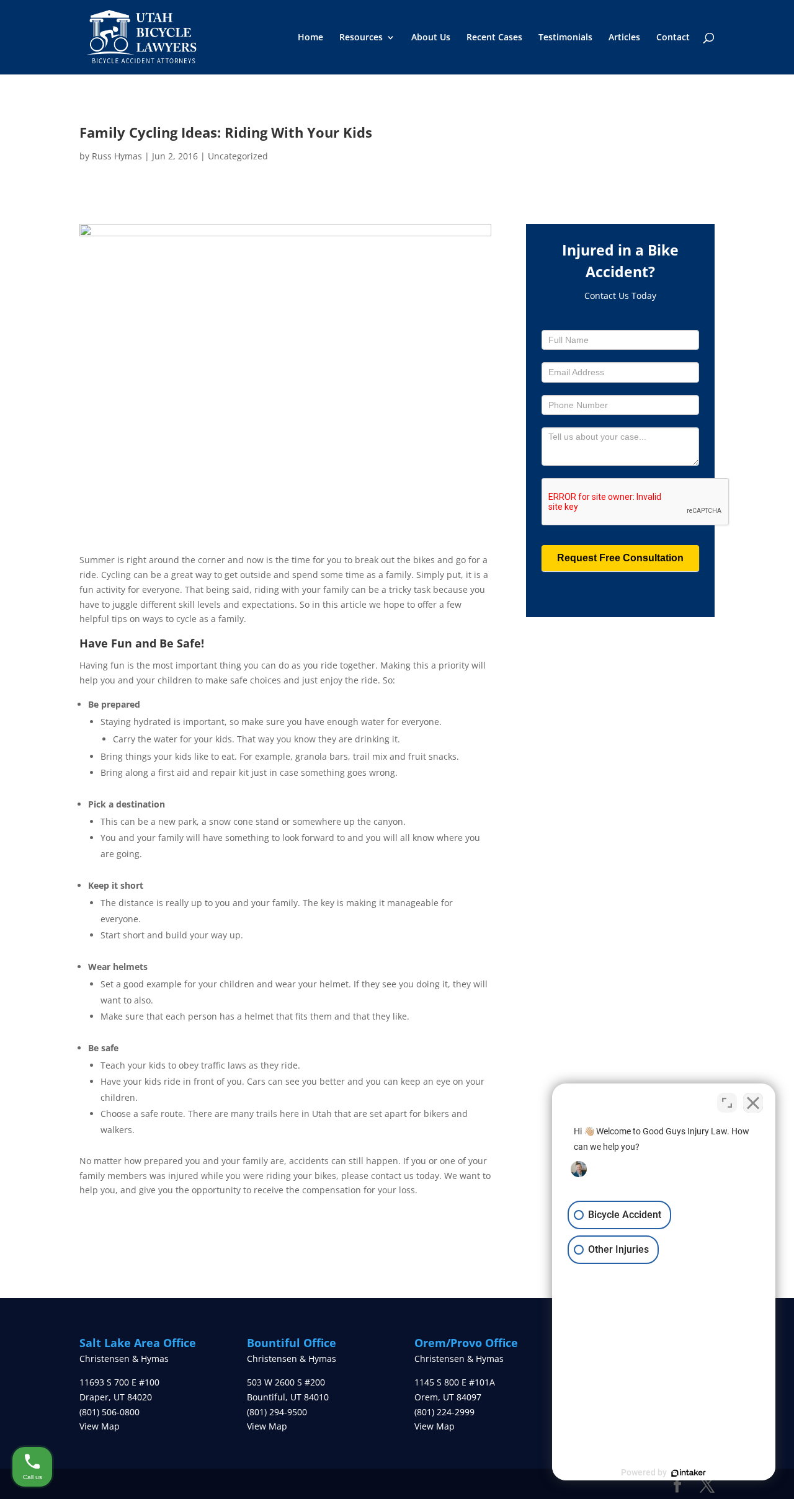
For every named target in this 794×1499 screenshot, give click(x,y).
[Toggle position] (727, 1103)
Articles (624, 38)
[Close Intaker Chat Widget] (753, 1103)
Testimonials (565, 38)
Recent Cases (494, 38)
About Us (430, 38)
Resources (361, 38)
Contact (673, 38)
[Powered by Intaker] (688, 1473)
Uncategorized (238, 156)
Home (310, 38)
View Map (99, 1426)
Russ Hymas (117, 156)
